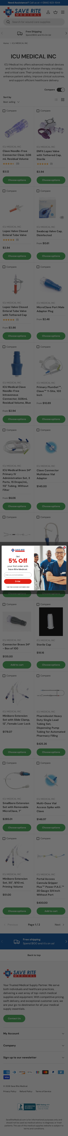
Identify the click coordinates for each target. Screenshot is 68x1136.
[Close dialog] (64, 547)
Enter (17, 581)
